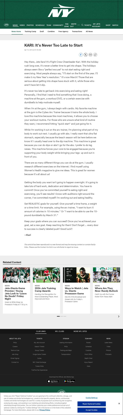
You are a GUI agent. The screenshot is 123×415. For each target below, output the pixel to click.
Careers (15, 346)
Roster (88, 342)
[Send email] (90, 56)
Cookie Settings (92, 398)
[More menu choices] (79, 25)
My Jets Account (39, 342)
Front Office (88, 354)
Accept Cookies (91, 410)
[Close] (119, 403)
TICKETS (39, 338)
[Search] (82, 25)
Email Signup (15, 358)
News (108, 338)
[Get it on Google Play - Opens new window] (69, 382)
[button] (58, 316)
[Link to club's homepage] (6, 25)
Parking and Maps (66, 350)
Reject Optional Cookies (92, 404)
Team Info (88, 338)
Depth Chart (88, 358)
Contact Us (15, 362)
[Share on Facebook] (81, 56)
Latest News (108, 342)
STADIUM (66, 338)
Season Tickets (39, 346)
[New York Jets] (61, 392)
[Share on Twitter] (86, 56)
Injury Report (88, 362)
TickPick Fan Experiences (39, 370)
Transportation (66, 354)
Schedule (89, 346)
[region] (61, 403)
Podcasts (108, 354)
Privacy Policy (45, 410)
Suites (39, 358)
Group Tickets (39, 350)
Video (108, 346)
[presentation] (119, 316)
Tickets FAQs (39, 366)
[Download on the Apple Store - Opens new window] (53, 381)
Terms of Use (15, 350)
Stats (88, 366)
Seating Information (65, 342)
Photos (108, 350)
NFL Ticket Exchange (39, 362)
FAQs (15, 342)
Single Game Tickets (39, 354)
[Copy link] (95, 55)
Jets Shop (15, 354)
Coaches (88, 350)
